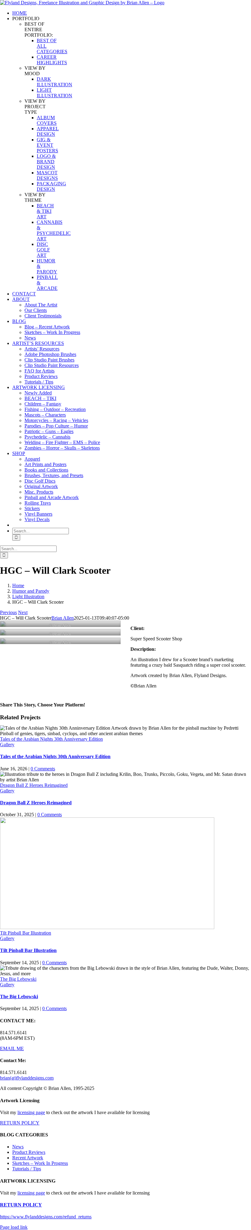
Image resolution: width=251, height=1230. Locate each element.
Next (23, 612)
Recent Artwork (27, 1157)
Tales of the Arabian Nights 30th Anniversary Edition (51, 739)
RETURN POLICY (19, 1122)
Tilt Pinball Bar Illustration (25, 932)
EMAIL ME (12, 1048)
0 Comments (43, 768)
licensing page (31, 1112)
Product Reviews (28, 1152)
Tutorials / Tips (26, 1168)
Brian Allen (62, 618)
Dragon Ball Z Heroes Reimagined (34, 785)
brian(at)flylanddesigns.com (27, 1077)
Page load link (14, 1227)
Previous (8, 612)
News (18, 1146)
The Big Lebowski (18, 979)
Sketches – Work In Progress (40, 1163)
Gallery (7, 744)
